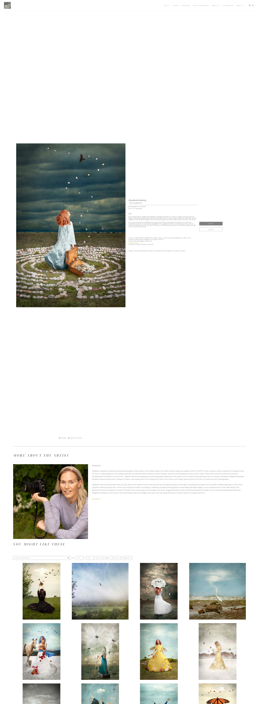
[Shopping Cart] (252, 5)
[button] (167, 5)
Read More (96, 499)
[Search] (250, 5)
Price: (73, 558)
